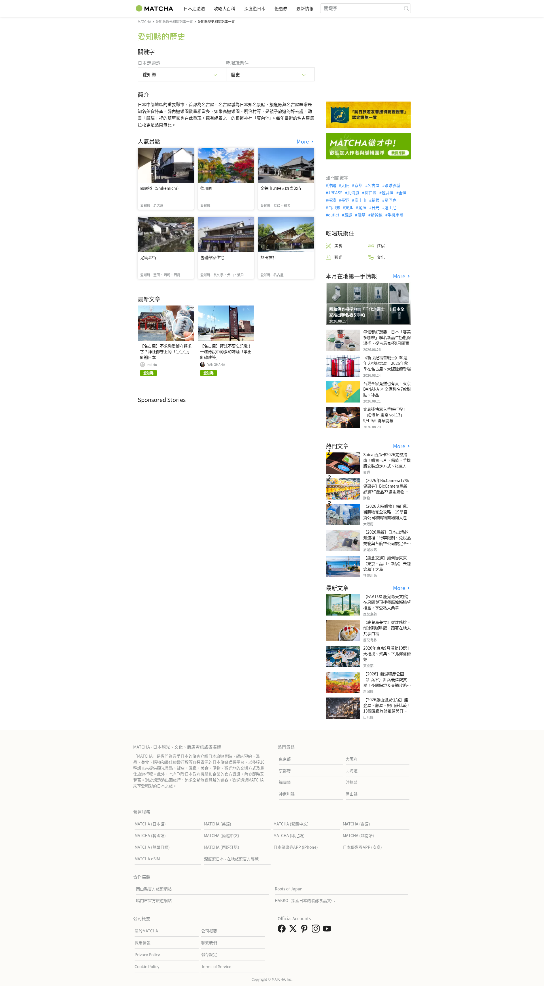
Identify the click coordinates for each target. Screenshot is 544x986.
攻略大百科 (224, 8)
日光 (375, 207)
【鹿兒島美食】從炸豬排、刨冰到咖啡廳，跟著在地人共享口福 (387, 627)
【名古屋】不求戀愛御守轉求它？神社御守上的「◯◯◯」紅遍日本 (166, 351)
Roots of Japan (289, 889)
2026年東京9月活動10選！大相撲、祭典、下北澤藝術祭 (387, 653)
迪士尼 (390, 207)
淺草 (361, 215)
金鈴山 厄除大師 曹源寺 (281, 188)
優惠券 (281, 8)
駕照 (362, 207)
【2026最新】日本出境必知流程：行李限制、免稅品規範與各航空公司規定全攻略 (387, 540)
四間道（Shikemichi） (160, 188)
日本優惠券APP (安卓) (362, 847)
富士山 (360, 200)
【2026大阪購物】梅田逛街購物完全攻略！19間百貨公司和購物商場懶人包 (385, 511)
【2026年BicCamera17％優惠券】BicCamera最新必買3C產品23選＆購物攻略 (386, 488)
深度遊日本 (254, 8)
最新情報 (304, 8)
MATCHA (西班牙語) (221, 847)
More (303, 141)
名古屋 (373, 185)
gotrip (152, 364)
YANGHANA (216, 364)
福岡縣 (285, 782)
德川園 (206, 188)
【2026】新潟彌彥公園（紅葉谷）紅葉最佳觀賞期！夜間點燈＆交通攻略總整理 (387, 682)
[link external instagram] (317, 930)
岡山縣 (352, 794)
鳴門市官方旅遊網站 (154, 900)
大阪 (345, 185)
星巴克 (390, 200)
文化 (381, 257)
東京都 (285, 759)
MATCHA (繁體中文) (291, 824)
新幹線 (376, 215)
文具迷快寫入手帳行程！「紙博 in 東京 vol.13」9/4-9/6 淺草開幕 (385, 414)
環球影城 (392, 185)
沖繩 (332, 185)
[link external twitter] (294, 930)
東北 (349, 207)
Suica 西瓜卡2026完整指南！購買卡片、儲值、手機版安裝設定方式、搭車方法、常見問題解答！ (387, 463)
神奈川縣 (287, 794)
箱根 (375, 200)
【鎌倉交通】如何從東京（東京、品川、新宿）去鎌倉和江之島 (387, 563)
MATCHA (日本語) (150, 824)
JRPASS (335, 193)
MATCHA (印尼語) (289, 835)
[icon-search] (406, 8)
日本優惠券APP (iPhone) (295, 847)
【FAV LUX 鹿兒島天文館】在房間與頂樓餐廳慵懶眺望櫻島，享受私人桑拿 (387, 601)
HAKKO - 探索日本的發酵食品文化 (305, 900)
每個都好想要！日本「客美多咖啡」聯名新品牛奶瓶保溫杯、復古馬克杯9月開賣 (387, 337)
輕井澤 (388, 193)
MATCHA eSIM (147, 858)
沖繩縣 (352, 782)
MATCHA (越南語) (358, 835)
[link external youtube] (328, 930)
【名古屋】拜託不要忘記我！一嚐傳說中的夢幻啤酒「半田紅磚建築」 (226, 351)
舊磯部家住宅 (212, 257)
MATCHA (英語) (217, 824)
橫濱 (332, 200)
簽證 (348, 215)
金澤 (403, 193)
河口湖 (370, 193)
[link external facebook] (283, 930)
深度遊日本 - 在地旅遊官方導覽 (231, 858)
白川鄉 (334, 207)
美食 (338, 245)
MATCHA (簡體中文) (221, 835)
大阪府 (352, 759)
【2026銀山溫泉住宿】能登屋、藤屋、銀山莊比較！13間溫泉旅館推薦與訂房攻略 (387, 708)
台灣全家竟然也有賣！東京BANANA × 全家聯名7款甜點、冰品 (387, 388)
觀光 (338, 257)
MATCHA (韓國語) (150, 835)
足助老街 (148, 257)
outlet (333, 215)
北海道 (353, 193)
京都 (358, 185)
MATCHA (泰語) (356, 824)
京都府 (285, 770)
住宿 (381, 245)
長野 (345, 200)
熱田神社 (268, 257)
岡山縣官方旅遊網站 (154, 889)
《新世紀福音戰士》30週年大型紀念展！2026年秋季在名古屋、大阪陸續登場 (387, 363)
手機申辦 (395, 215)
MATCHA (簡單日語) (152, 847)
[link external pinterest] (305, 930)
